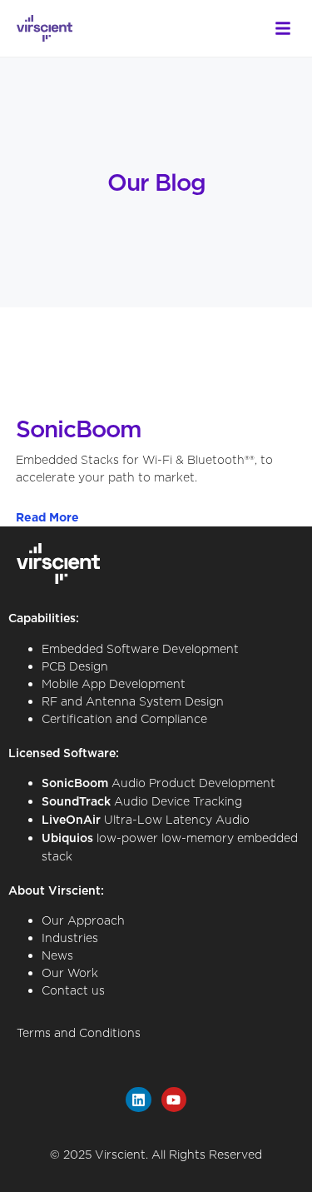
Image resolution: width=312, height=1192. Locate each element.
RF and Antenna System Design (133, 701)
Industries (70, 937)
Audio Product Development (158, 783)
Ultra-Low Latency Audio (146, 819)
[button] (282, 28)
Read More (47, 517)
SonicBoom (78, 429)
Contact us (73, 990)
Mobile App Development (114, 683)
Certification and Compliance (124, 718)
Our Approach (83, 920)
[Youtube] (174, 1100)
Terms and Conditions (79, 1032)
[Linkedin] (138, 1100)
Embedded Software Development (140, 648)
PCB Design (75, 666)
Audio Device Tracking (142, 801)
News (57, 955)
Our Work (70, 972)
